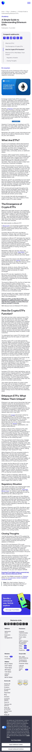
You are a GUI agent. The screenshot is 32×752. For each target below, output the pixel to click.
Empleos (6, 687)
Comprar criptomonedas (23, 632)
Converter (8, 658)
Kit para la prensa (7, 689)
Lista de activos (21, 666)
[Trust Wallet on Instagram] (11, 624)
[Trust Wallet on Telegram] (20, 624)
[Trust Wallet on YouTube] (26, 624)
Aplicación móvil (8, 632)
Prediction (24, 650)
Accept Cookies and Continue (16, 749)
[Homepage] (3, 3)
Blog (5, 694)
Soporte (6, 702)
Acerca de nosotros (7, 684)
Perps (22, 648)
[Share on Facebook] (4, 38)
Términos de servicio (7, 704)
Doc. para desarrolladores (23, 657)
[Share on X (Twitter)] (8, 38)
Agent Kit (23, 669)
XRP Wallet (8, 669)
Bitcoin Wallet (9, 663)
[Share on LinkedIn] (18, 38)
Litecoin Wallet (7, 674)
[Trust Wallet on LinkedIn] (23, 624)
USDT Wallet (8, 665)
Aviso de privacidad (7, 708)
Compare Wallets (7, 699)
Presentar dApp (23, 663)
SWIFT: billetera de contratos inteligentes (23, 642)
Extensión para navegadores (8, 636)
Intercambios (23, 635)
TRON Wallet (8, 667)
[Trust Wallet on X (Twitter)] (14, 624)
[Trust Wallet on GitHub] (8, 624)
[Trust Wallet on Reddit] (17, 624)
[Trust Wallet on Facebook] (5, 624)
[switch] (28, 3)
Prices (8, 656)
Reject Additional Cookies (16, 744)
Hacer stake (22, 637)
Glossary (6, 696)
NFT (20, 639)
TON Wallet (8, 672)
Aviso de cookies (6, 715)
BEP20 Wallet (8, 677)
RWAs (22, 646)
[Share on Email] (21, 38)
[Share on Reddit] (11, 38)
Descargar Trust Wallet (12, 610)
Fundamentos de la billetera (23, 660)
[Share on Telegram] (14, 38)
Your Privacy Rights (16, 740)
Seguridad (7, 692)
